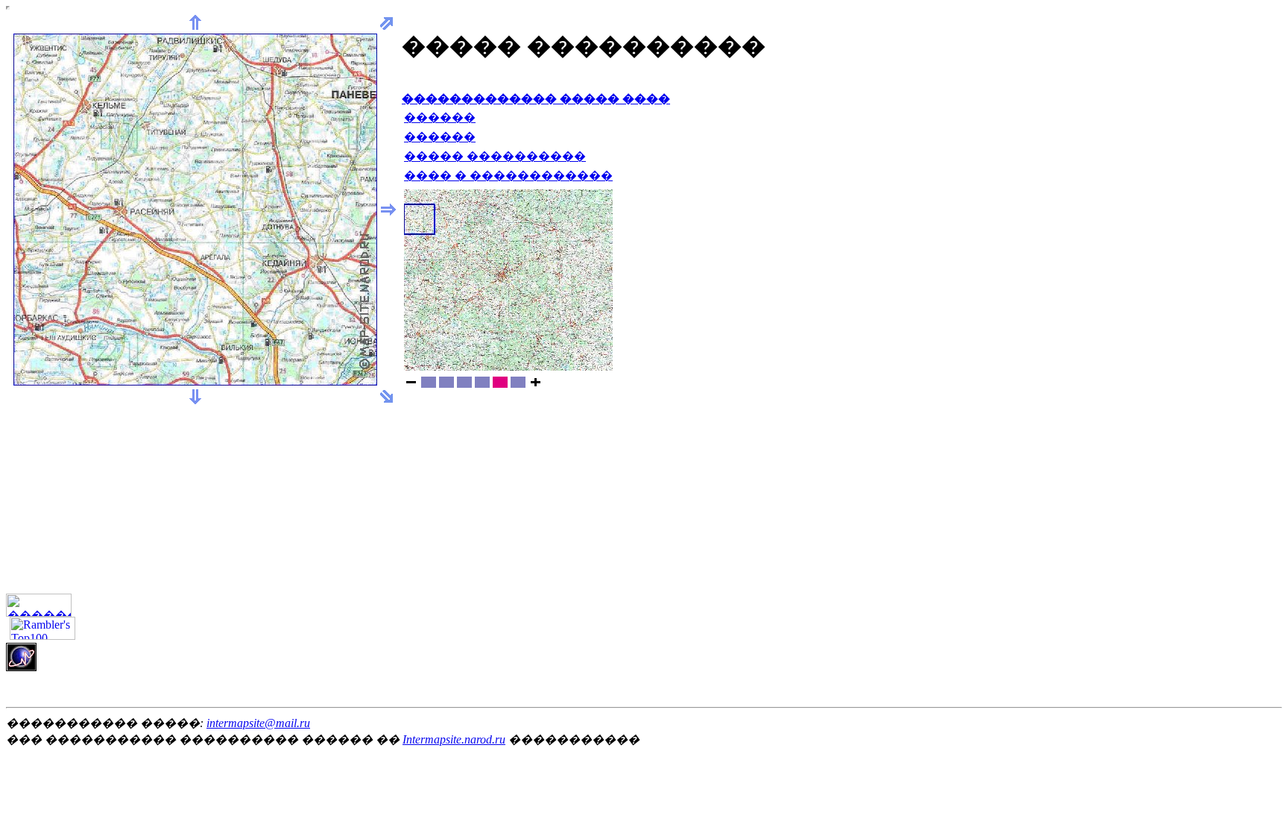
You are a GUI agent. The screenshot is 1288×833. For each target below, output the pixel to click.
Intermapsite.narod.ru (453, 739)
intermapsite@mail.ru (258, 723)
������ (440, 117)
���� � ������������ (508, 175)
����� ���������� (495, 156)
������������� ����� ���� (536, 98)
